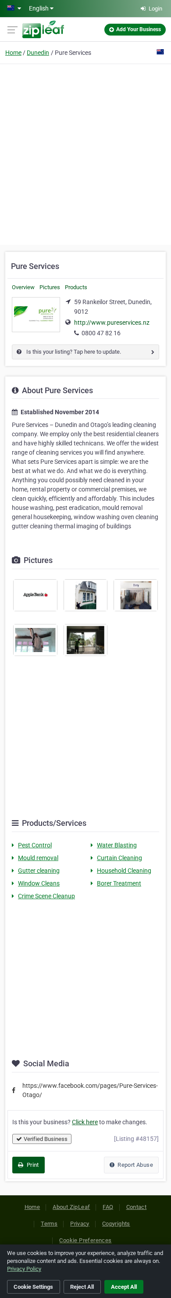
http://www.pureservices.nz (112, 322)
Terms (49, 1223)
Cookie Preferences (85, 1240)
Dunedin (38, 52)
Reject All (82, 1287)
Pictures (49, 287)
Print (32, 1165)
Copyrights (116, 1223)
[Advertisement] (85, 153)
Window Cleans (39, 883)
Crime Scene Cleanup (46, 896)
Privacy (79, 1223)
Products (76, 287)
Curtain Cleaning (119, 857)
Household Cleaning (124, 870)
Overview (23, 287)
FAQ (108, 1207)
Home (13, 52)
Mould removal (38, 857)
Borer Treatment (119, 883)
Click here (85, 1122)
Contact (136, 1207)
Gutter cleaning (39, 870)
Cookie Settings (33, 1287)
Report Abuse (134, 1165)
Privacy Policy (24, 1269)
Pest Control (35, 845)
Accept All (124, 1287)
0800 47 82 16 (101, 333)
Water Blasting (117, 845)
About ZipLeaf (71, 1207)
